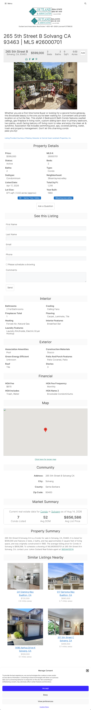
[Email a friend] (26, 59)
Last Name (11, 234)
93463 (49, 492)
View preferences (45, 701)
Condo (44, 511)
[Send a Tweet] (33, 59)
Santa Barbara (53, 487)
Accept (45, 688)
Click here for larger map (45, 459)
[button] (87, 670)
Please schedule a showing (21, 264)
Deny (45, 695)
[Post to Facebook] (30, 59)
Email (8, 244)
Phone (9, 254)
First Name (11, 224)
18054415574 (67, 549)
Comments (11, 270)
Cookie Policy (44, 707)
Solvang (50, 481)
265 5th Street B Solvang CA (60, 475)
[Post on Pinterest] (36, 59)
